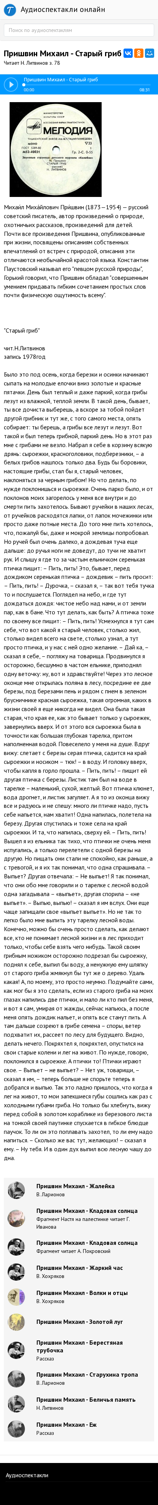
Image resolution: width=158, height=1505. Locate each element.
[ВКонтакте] (128, 53)
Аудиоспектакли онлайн (62, 9)
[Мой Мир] (149, 53)
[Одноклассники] (138, 53)
